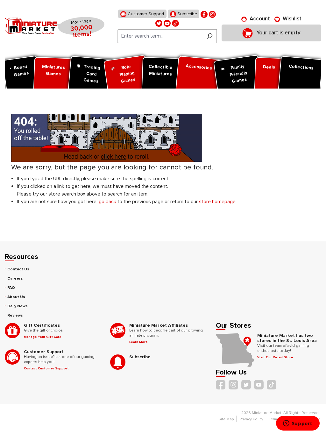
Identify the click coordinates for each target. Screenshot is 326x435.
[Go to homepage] (31, 26)
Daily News (17, 306)
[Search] (209, 36)
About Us (16, 297)
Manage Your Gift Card (42, 337)
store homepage (217, 201)
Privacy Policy (251, 419)
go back (107, 201)
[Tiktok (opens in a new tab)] (175, 22)
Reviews (15, 315)
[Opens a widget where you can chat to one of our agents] (298, 424)
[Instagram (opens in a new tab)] (212, 14)
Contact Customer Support (46, 368)
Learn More (138, 342)
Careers (15, 278)
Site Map (226, 419)
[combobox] (160, 36)
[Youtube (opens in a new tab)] (167, 22)
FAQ (11, 287)
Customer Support (145, 14)
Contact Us (18, 269)
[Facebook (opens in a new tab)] (204, 14)
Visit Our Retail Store (275, 357)
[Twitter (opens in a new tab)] (158, 22)
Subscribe (186, 14)
